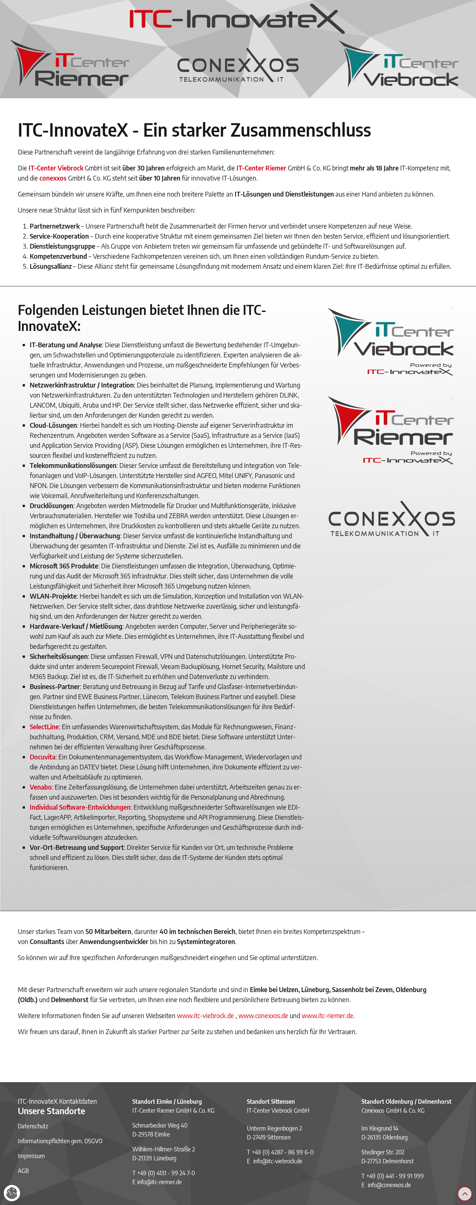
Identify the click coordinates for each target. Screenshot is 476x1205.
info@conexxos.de (389, 1185)
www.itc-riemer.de (327, 1015)
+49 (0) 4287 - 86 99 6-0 (282, 1152)
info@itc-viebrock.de (277, 1161)
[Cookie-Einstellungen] (12, 1193)
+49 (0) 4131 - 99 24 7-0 (166, 1173)
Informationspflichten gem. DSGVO (60, 1141)
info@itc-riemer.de (159, 1182)
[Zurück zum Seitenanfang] (464, 1193)
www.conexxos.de (263, 1015)
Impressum (31, 1156)
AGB (23, 1170)
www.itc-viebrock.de (205, 1015)
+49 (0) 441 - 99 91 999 (395, 1176)
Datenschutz (33, 1126)
